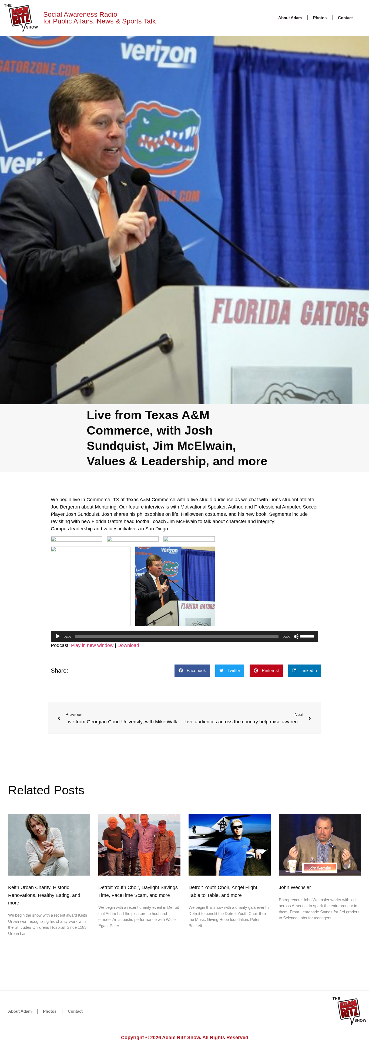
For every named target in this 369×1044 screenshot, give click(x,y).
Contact (345, 17)
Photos (320, 17)
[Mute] (296, 636)
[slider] (308, 636)
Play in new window (92, 645)
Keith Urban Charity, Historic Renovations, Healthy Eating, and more (44, 895)
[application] (184, 636)
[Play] (58, 636)
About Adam (290, 17)
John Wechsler (295, 887)
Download (128, 645)
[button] (192, 671)
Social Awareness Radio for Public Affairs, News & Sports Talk (99, 18)
